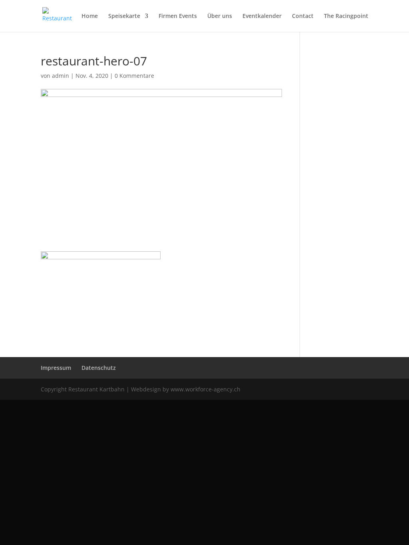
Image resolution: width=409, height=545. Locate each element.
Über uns (219, 16)
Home (89, 16)
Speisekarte (124, 16)
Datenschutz (98, 367)
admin (60, 75)
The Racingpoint (346, 16)
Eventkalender (262, 16)
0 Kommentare (134, 75)
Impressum (56, 367)
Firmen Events (178, 16)
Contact (303, 16)
